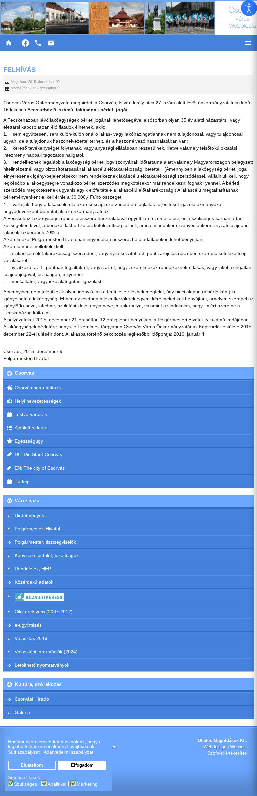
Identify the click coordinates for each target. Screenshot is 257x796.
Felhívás (19, 69)
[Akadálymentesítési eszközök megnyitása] (249, 8)
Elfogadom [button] (82, 765)
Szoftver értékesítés (227, 753)
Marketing (87, 784)
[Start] (8, 43)
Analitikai (57, 784)
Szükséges (25, 784)
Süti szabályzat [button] (24, 752)
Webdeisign (215, 747)
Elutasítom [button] (32, 765)
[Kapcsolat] (51, 43)
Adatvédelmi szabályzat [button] (68, 752)
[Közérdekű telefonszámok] (38, 43)
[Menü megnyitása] (247, 43)
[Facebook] (25, 43)
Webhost (238, 747)
